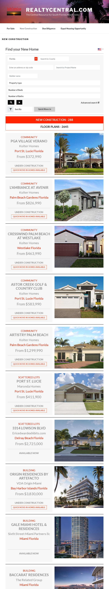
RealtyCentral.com (59, 10)
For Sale (10, 28)
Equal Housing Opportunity (73, 28)
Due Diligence (48, 28)
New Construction (28, 28)
